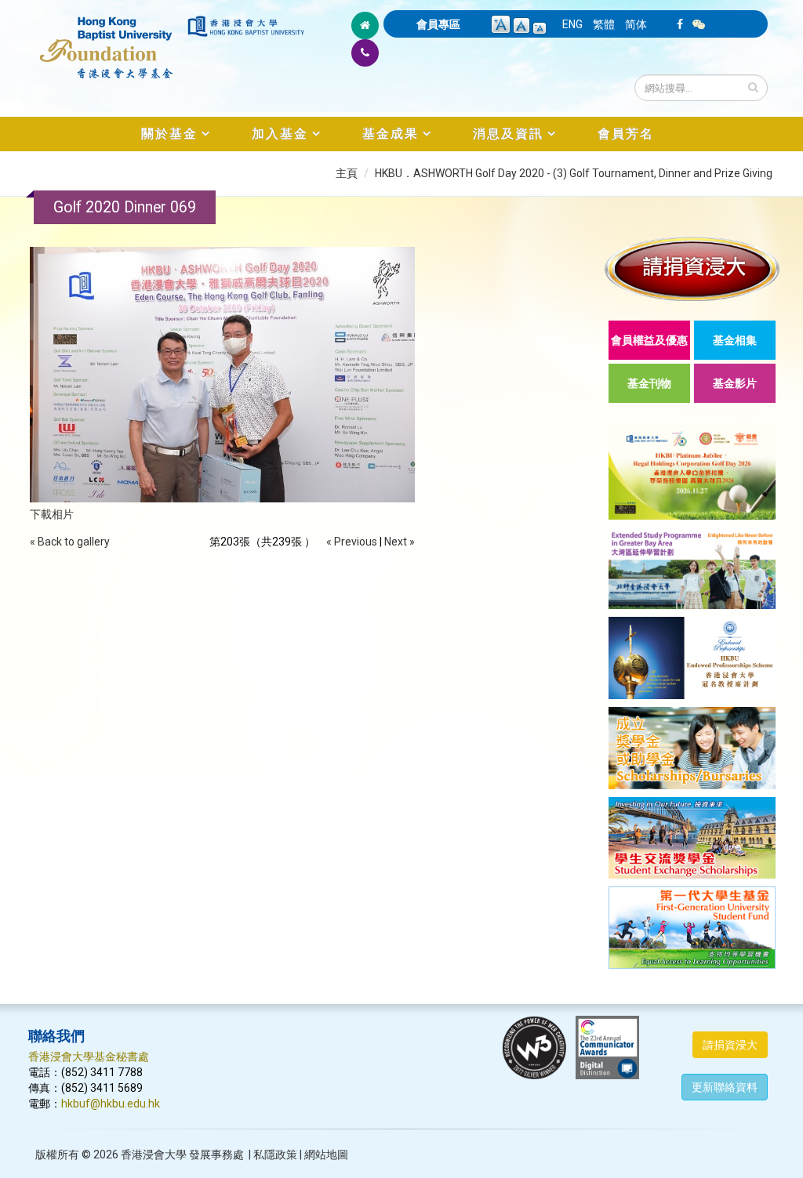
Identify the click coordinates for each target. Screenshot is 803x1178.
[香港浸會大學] (245, 26)
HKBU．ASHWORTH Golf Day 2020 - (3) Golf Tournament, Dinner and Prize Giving (573, 173)
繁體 (604, 24)
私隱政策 (275, 1154)
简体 (636, 24)
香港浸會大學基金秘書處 (88, 1056)
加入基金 (280, 133)
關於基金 (169, 133)
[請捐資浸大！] (692, 268)
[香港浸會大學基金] (106, 39)
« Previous (351, 541)
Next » (399, 541)
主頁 (347, 173)
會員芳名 (626, 133)
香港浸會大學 (154, 1154)
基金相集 (735, 340)
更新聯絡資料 (725, 1087)
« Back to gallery (70, 541)
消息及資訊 (508, 133)
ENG (572, 24)
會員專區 (438, 24)
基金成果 (390, 133)
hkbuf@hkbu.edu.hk (110, 1103)
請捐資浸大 (730, 1044)
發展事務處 (216, 1154)
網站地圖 (326, 1154)
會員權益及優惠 (649, 340)
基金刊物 (649, 383)
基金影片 (735, 383)
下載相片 (52, 514)
